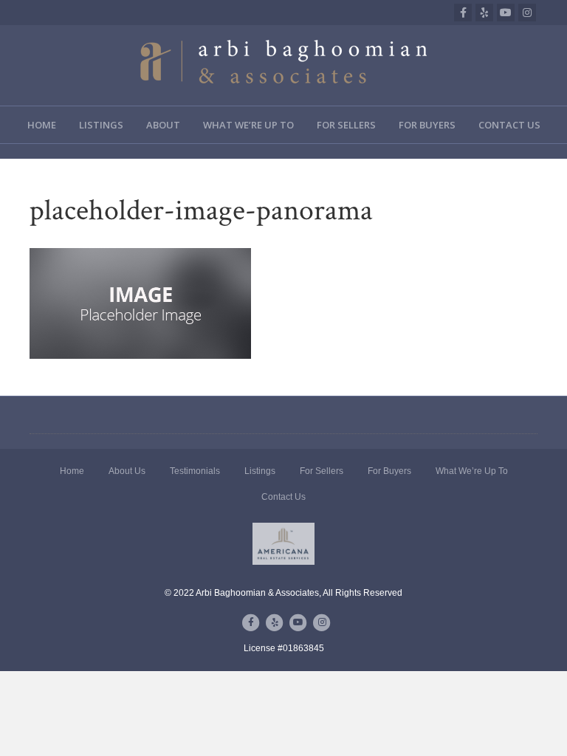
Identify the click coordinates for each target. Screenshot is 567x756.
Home (41, 124)
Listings (101, 124)
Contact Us (509, 124)
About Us (127, 471)
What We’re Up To (248, 124)
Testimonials (195, 471)
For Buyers (427, 124)
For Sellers (346, 124)
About (163, 124)
